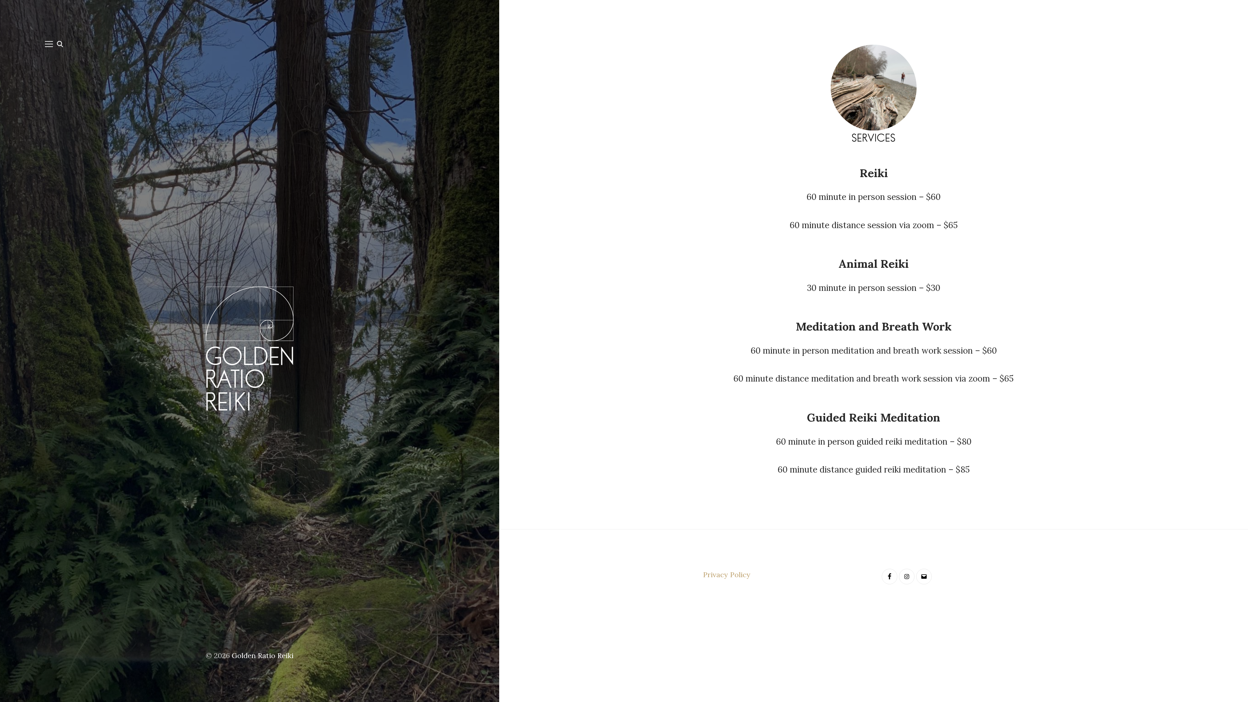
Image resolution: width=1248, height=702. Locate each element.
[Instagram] (907, 576)
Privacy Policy (726, 574)
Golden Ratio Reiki (262, 655)
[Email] (924, 576)
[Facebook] (889, 576)
